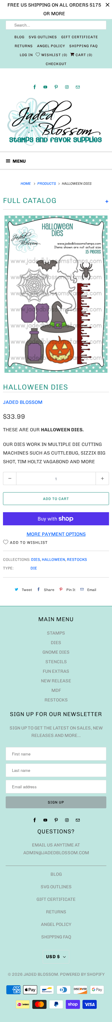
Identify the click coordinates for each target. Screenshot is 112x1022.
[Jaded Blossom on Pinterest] (56, 87)
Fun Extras (56, 671)
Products (47, 183)
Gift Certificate (79, 37)
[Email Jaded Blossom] (78, 87)
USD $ (53, 956)
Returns (24, 46)
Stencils (56, 661)
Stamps (56, 633)
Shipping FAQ (83, 46)
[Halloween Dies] (56, 294)
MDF (56, 690)
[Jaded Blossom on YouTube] (45, 87)
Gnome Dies (56, 652)
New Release (56, 681)
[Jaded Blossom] (56, 122)
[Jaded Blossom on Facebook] (35, 87)
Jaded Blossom (22, 402)
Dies (35, 559)
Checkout (56, 64)
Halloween (53, 559)
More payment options (56, 534)
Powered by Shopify (82, 974)
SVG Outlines (43, 37)
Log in (26, 55)
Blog (19, 37)
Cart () (83, 55)
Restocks (77, 559)
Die (33, 568)
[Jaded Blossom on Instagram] (67, 87)
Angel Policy (51, 46)
